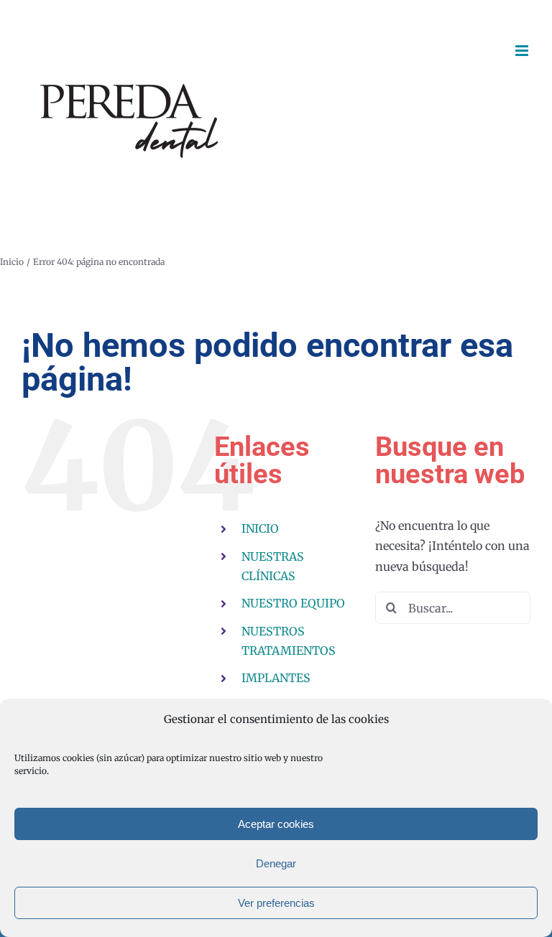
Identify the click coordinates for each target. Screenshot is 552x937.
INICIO (260, 528)
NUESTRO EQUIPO (293, 603)
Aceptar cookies (276, 824)
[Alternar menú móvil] (522, 50)
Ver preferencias (276, 903)
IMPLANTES (276, 678)
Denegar (276, 863)
